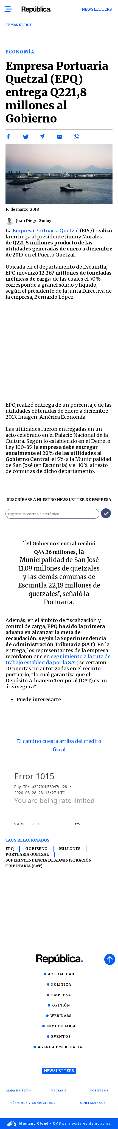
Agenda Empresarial (61, 1047)
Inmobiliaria (61, 1026)
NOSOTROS (99, 1090)
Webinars (61, 1016)
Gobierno (36, 848)
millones (69, 848)
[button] (8, 137)
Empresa (61, 995)
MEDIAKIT (59, 1090)
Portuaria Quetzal (27, 854)
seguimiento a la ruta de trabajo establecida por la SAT (58, 659)
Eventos (61, 1036)
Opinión (61, 1005)
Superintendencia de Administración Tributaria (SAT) (48, 863)
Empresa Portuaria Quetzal (45, 230)
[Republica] (36, 9)
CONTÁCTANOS (93, 1102)
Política (61, 984)
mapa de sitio (18, 1090)
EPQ (9, 848)
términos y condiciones (32, 1102)
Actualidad (61, 974)
